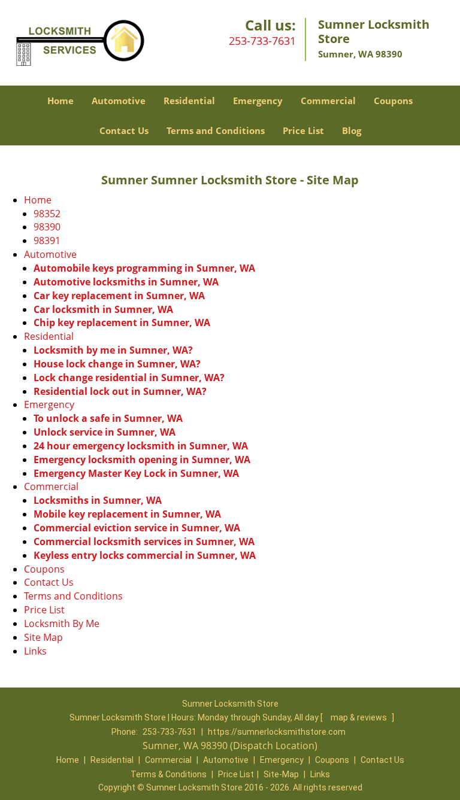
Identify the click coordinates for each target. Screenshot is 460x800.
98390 (47, 226)
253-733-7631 (262, 41)
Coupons (393, 101)
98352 (47, 213)
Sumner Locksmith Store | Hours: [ (197, 717)
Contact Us (124, 130)
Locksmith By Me (61, 623)
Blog (351, 130)
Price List (303, 130)
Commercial (328, 101)
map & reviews (360, 717)
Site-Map (281, 774)
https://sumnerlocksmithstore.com (277, 732)
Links (35, 651)
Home (60, 101)
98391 (47, 240)
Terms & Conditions (169, 774)
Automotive (119, 101)
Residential (189, 101)
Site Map (43, 637)
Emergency (258, 101)
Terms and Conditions (216, 130)
